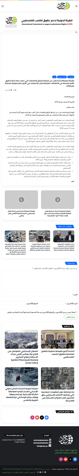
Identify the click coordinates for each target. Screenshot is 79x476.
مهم (54, 77)
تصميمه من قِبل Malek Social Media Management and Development (26, 469)
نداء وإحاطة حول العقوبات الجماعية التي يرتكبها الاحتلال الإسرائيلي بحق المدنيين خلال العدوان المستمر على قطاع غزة (57, 396)
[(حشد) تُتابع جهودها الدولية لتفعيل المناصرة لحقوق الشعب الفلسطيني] (57, 339)
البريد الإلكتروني (71, 303)
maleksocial (37, 469)
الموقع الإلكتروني (32, 303)
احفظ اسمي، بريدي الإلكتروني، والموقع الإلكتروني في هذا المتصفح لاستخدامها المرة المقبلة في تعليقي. (41, 312)
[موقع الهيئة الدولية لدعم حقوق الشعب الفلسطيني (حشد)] (63, 6)
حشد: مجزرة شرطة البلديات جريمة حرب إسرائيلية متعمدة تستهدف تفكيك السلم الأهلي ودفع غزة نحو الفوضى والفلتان (40, 247)
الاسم (75, 295)
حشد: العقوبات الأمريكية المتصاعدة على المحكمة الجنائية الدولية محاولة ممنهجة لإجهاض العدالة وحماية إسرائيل (63, 247)
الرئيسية (70, 77)
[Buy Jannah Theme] (39, 21)
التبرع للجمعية (7, 472)
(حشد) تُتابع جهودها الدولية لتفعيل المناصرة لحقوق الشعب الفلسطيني (57, 354)
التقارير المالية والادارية (20, 472)
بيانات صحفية (62, 77)
